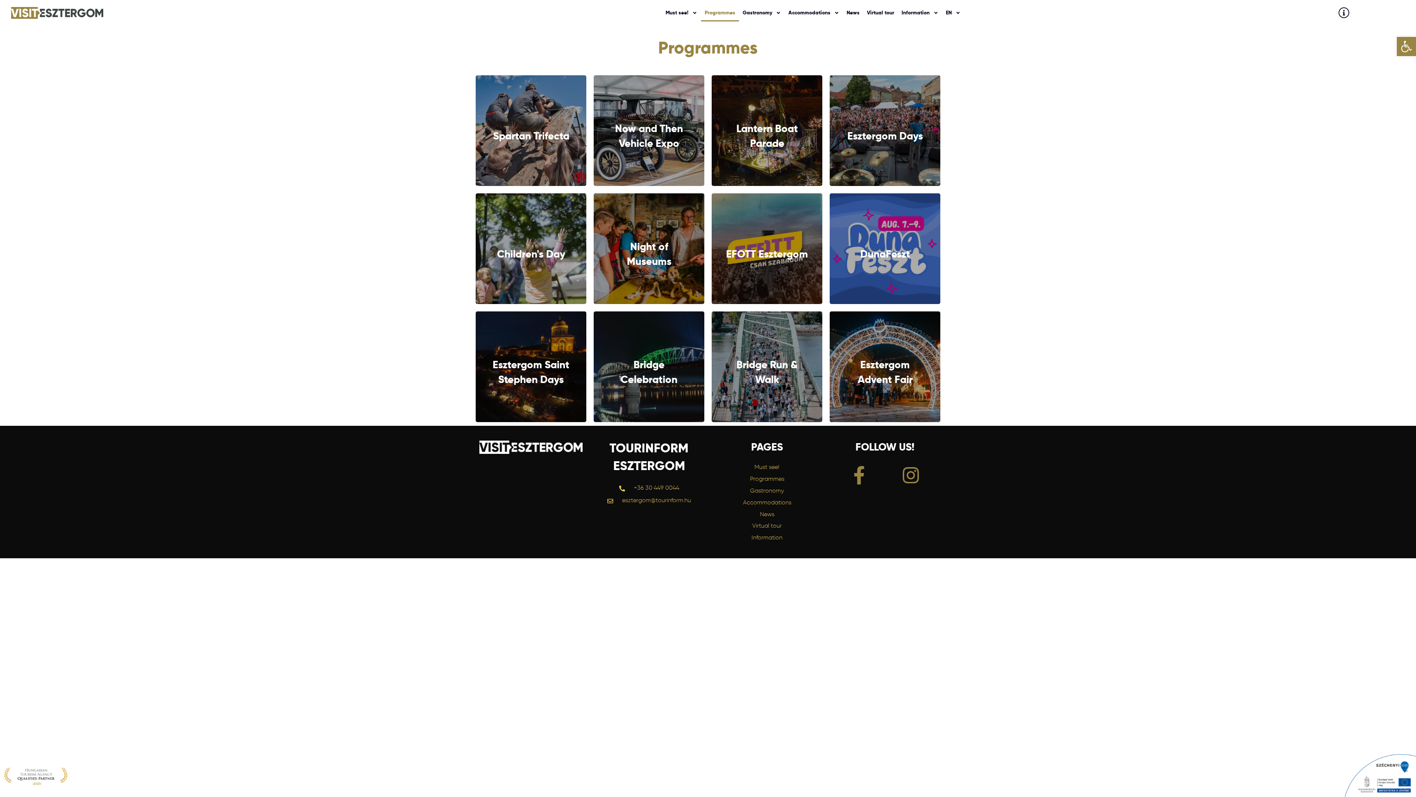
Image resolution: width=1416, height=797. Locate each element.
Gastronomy (757, 12)
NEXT (531, 130)
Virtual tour (880, 12)
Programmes (720, 12)
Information (916, 12)
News (853, 12)
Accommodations (809, 12)
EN (949, 12)
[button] (1406, 46)
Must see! (677, 12)
